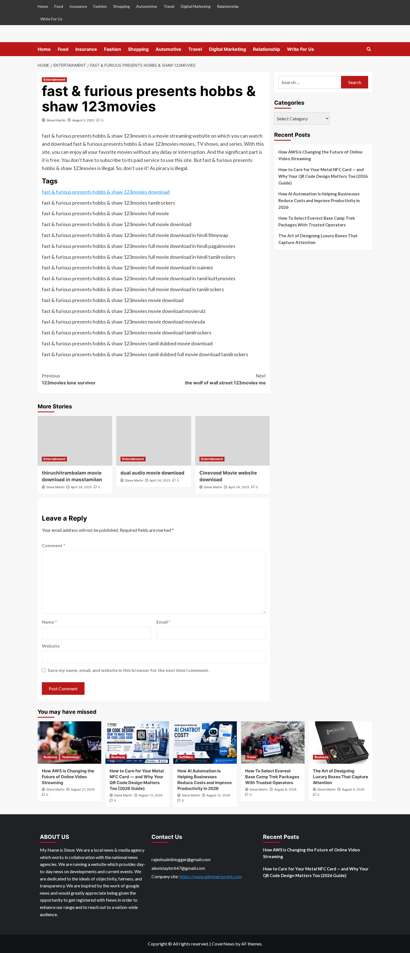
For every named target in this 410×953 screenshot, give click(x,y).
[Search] (368, 49)
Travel (168, 6)
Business (50, 757)
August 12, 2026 (218, 795)
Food (58, 6)
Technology (70, 757)
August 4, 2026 (353, 789)
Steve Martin (56, 120)
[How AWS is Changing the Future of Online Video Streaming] (69, 742)
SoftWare (186, 757)
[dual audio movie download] (153, 441)
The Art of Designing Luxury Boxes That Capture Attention (318, 239)
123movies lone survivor (69, 379)
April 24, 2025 (81, 487)
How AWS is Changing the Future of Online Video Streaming (320, 155)
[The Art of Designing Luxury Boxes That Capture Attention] (340, 742)
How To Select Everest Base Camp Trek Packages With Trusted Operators (316, 221)
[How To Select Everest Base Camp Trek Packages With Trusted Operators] (273, 742)
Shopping (121, 6)
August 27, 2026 (83, 789)
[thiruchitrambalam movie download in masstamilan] (75, 441)
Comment (53, 545)
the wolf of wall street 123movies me (225, 379)
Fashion (100, 6)
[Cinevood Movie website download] (232, 441)
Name (49, 621)
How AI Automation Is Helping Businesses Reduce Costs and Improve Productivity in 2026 (319, 200)
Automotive (146, 6)
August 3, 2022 (83, 120)
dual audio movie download (152, 473)
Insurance (78, 6)
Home (43, 6)
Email (163, 621)
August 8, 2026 (285, 789)
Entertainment (54, 80)
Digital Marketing (196, 6)
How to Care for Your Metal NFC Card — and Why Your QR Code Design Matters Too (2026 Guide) (323, 176)
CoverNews (223, 943)
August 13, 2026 (150, 795)
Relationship (228, 6)
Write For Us (51, 18)
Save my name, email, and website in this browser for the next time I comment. (128, 670)
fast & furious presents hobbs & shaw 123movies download (106, 192)
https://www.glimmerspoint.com (211, 876)
